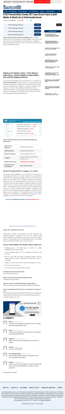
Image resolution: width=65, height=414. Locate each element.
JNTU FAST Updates (31, 400)
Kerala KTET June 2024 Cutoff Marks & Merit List (22, 226)
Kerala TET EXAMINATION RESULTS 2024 (17, 199)
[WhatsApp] (27, 20)
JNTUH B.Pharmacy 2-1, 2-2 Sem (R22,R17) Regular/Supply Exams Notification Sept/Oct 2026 (51, 61)
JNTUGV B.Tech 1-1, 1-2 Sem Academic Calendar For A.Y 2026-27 (52, 94)
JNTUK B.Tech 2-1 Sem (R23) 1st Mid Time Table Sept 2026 (52, 67)
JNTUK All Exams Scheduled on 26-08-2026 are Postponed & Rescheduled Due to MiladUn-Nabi (52, 73)
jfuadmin (21, 20)
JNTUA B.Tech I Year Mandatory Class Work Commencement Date (52, 49)
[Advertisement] (22, 58)
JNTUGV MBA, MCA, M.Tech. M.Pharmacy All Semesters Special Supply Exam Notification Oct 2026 (52, 35)
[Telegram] (30, 20)
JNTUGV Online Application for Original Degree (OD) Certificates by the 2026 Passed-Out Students (52, 42)
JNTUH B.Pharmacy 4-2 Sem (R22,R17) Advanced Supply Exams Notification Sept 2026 (52, 87)
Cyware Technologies (36, 403)
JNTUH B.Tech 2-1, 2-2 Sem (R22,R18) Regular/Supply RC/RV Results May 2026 (52, 80)
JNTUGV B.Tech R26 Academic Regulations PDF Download (51, 55)
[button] (59, 11)
